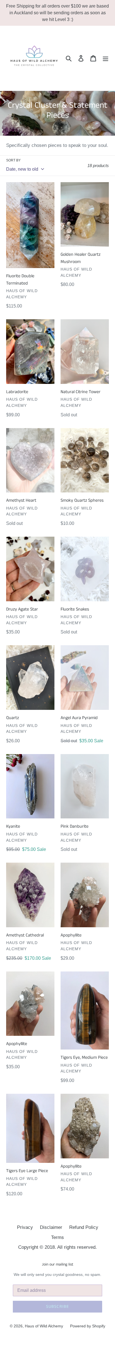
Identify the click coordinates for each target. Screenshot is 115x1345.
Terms (57, 1237)
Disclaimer (51, 1227)
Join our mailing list (57, 1264)
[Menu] (105, 58)
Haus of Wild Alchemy (44, 1326)
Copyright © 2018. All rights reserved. (57, 1247)
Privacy (25, 1227)
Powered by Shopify (87, 1326)
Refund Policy (83, 1227)
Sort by (13, 160)
